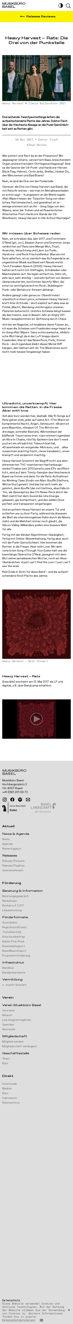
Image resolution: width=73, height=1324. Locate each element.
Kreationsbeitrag (13, 937)
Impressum (9, 1098)
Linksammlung (12, 910)
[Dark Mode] (60, 5)
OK (41, 1320)
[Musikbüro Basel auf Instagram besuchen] (4, 799)
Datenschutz (11, 1103)
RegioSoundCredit (14, 927)
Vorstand (8, 1010)
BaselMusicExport (14, 951)
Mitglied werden (13, 1042)
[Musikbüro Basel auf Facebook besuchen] (12, 799)
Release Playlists (13, 866)
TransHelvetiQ (11, 932)
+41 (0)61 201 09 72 (15, 792)
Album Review (36, 145)
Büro (5, 1063)
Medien (7, 1088)
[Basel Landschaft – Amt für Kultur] (43, 808)
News (6, 839)
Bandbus (8, 968)
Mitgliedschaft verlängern (19, 1046)
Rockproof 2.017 (13, 906)
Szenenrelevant (13, 870)
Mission (7, 1015)
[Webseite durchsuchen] (68, 5)
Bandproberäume (14, 973)
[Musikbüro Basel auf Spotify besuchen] (20, 799)
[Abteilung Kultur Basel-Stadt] (13, 808)
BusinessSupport (13, 946)
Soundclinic (10, 923)
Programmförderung (16, 956)
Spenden (8, 1025)
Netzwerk (8, 1029)
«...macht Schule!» (14, 985)
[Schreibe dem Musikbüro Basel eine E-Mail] (28, 799)
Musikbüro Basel (14, 772)
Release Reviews (13, 861)
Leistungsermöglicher (16, 1020)
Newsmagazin (11, 849)
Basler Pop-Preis (13, 941)
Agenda (7, 844)
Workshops (9, 901)
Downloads (9, 1084)
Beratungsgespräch (15, 896)
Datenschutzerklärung (18, 1320)
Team (6, 1059)
